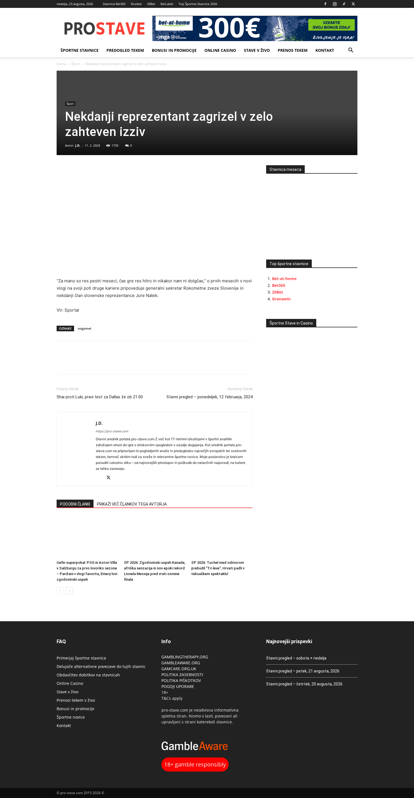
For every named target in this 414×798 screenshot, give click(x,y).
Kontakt (324, 50)
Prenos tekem (293, 50)
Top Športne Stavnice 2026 (198, 4)
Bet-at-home (284, 278)
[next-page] (69, 590)
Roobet (136, 4)
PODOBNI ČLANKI (75, 504)
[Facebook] (325, 4)
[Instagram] (334, 4)
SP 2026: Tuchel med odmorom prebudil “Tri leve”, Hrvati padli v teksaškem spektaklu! (217, 568)
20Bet (151, 4)
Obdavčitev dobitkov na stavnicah (88, 675)
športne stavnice (80, 50)
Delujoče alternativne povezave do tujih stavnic (101, 666)
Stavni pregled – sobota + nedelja (296, 658)
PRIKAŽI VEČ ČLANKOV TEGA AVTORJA (132, 504)
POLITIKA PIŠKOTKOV (181, 680)
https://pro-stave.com (112, 431)
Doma (61, 63)
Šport (76, 63)
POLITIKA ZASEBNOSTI (182, 674)
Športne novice (71, 717)
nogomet (84, 328)
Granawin (281, 298)
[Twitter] (353, 4)
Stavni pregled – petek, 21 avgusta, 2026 (302, 671)
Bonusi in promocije (174, 50)
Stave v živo (257, 50)
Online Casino (220, 50)
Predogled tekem (125, 50)
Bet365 (278, 285)
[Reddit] (100, 478)
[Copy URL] (88, 170)
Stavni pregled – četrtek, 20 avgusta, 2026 (304, 684)
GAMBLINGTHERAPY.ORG (184, 657)
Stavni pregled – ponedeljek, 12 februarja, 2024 (209, 396)
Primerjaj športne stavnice (81, 658)
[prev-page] (60, 590)
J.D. (77, 145)
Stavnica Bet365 (114, 4)
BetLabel (167, 4)
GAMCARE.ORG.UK (178, 668)
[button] (350, 50)
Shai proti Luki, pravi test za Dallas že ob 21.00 (100, 396)
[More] (101, 170)
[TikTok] (344, 4)
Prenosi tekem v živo (76, 700)
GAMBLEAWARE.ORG (181, 662)
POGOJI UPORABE (177, 686)
